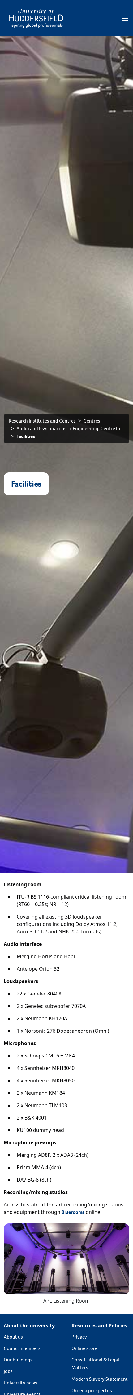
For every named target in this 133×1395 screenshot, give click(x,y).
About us (13, 1337)
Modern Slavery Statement (99, 1379)
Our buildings (18, 1360)
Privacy (79, 1337)
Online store (84, 1348)
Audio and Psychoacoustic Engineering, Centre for (69, 428)
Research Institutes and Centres (42, 421)
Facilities (25, 436)
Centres (92, 421)
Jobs (8, 1371)
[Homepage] (36, 18)
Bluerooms (73, 1212)
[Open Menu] (125, 18)
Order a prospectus (91, 1390)
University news (20, 1382)
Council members (22, 1348)
